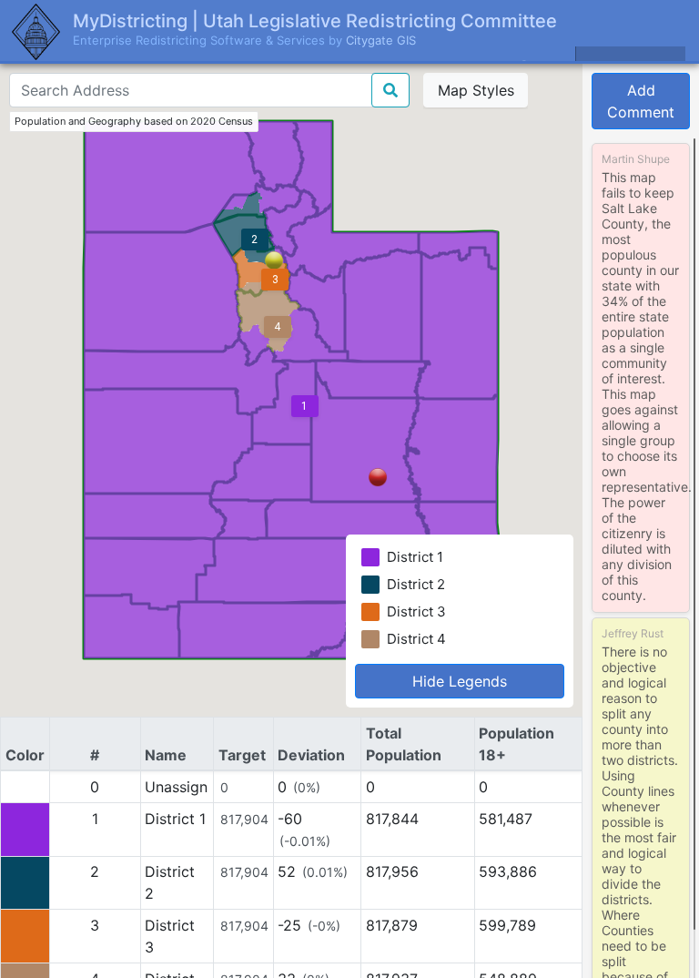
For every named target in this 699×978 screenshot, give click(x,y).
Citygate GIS (381, 40)
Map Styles (476, 90)
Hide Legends (459, 681)
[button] (378, 477)
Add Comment (640, 101)
